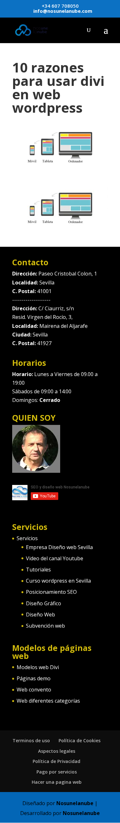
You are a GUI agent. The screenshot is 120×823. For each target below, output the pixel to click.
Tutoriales (38, 569)
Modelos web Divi (38, 667)
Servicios (27, 538)
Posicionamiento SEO (51, 591)
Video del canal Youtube (54, 558)
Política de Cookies (79, 740)
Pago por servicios (56, 772)
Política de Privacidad (56, 761)
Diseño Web (40, 614)
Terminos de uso (31, 740)
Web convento (34, 689)
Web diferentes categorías (48, 700)
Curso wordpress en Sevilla (58, 580)
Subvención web (45, 625)
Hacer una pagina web (57, 782)
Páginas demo (34, 678)
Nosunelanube (74, 803)
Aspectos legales (56, 751)
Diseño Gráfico (43, 603)
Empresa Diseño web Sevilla (59, 547)
